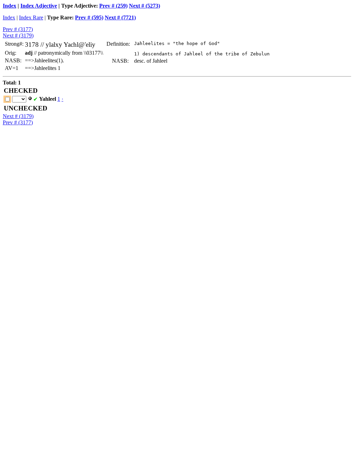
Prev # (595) (89, 17)
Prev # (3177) (18, 29)
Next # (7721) (120, 17)
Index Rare (31, 17)
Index (9, 6)
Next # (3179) (18, 35)
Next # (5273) (144, 6)
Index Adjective (38, 6)
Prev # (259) (113, 6)
